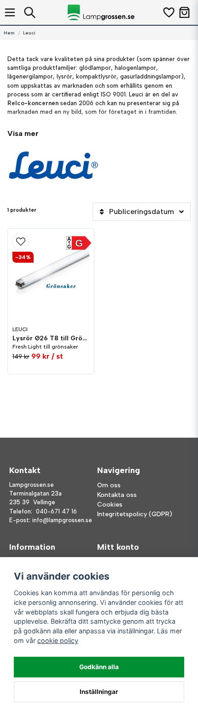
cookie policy (57, 640)
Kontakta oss (117, 495)
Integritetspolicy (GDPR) (134, 514)
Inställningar (99, 691)
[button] (50, 241)
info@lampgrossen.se (62, 520)
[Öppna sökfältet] (30, 12)
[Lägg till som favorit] (168, 12)
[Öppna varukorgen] (184, 12)
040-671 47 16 (56, 511)
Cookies (109, 504)
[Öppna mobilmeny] (9, 12)
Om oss (109, 485)
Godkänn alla (99, 667)
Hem (9, 33)
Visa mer (23, 133)
